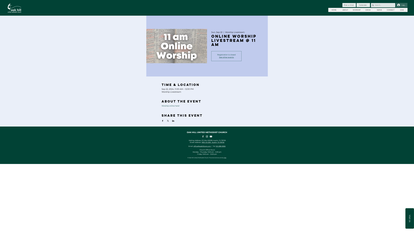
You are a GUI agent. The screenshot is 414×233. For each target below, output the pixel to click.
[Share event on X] (168, 121)
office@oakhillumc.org (202, 146)
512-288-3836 (221, 146)
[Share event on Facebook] (163, 121)
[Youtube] (211, 136)
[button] (409, 218)
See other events (226, 57)
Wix (225, 157)
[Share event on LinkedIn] (173, 121)
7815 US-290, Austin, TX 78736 (213, 142)
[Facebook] (203, 136)
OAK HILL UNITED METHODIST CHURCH (207, 132)
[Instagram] (207, 136)
